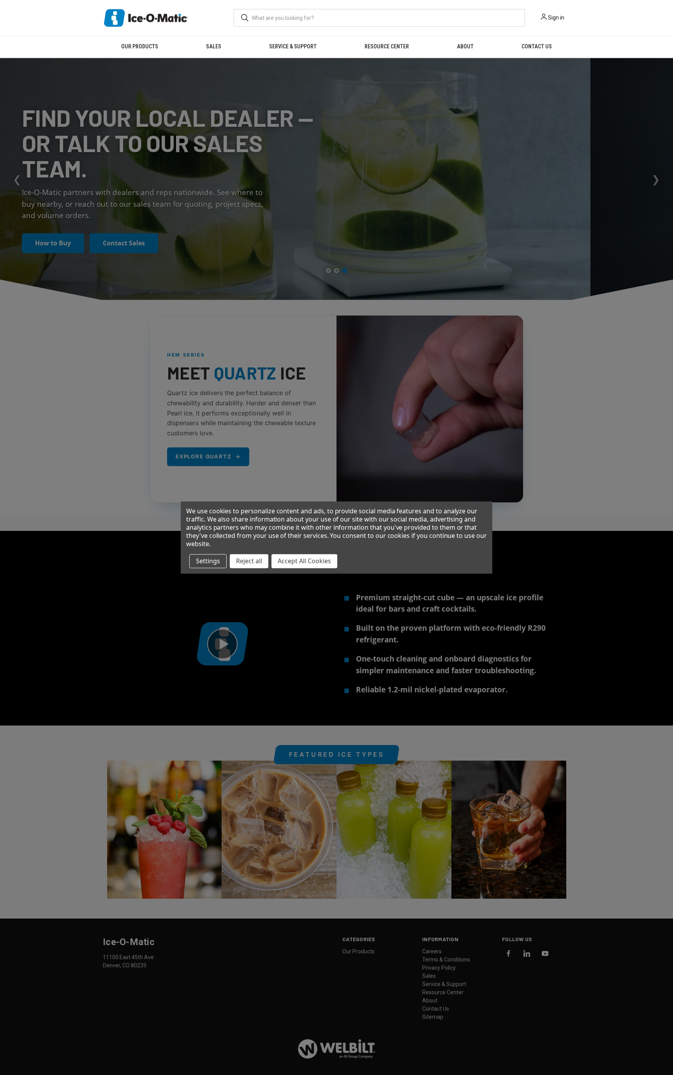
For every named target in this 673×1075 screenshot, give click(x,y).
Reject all (249, 561)
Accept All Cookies (304, 561)
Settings (208, 561)
